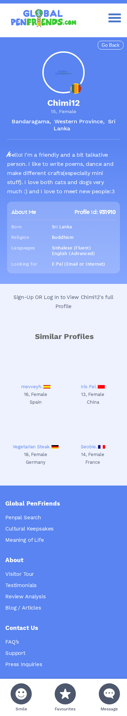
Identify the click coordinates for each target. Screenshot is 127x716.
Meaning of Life (24, 540)
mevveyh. (31, 386)
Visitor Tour (19, 574)
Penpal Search (23, 517)
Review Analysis (25, 596)
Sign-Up (23, 297)
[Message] (109, 693)
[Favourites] (65, 693)
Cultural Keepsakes (29, 529)
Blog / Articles (23, 608)
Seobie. (89, 446)
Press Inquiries (23, 664)
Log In (51, 297)
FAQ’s (12, 642)
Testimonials (21, 585)
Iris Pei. (89, 386)
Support (15, 653)
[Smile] (21, 693)
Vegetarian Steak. (31, 446)
